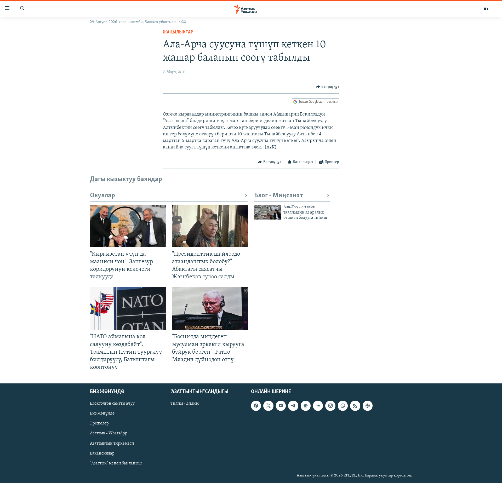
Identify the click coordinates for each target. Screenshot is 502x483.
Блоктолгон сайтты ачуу (112, 403)
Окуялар (102, 195)
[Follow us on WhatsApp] (343, 406)
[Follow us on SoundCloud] (318, 406)
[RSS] (355, 406)
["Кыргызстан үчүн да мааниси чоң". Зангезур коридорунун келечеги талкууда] (128, 226)
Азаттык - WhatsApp (108, 434)
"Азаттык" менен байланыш (116, 463)
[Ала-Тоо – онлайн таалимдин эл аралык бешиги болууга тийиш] (267, 212)
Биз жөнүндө (102, 413)
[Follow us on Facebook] (256, 406)
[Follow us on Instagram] (330, 406)
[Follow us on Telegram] (293, 406)
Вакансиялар (102, 453)
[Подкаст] (368, 406)
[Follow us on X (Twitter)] (268, 406)
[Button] (327, 86)
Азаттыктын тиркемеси (112, 443)
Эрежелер (99, 423)
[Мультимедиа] (486, 9)
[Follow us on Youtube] (281, 406)
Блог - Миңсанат (278, 195)
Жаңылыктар (178, 32)
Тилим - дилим (184, 403)
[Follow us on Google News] (306, 406)
